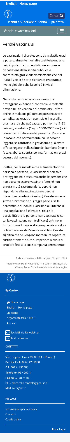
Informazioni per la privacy (21, 409)
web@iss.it (19, 388)
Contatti (10, 414)
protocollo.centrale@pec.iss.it (30, 383)
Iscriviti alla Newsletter (25, 332)
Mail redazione (19, 338)
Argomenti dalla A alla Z (21, 318)
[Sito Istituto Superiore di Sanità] (10, 277)
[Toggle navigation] (61, 31)
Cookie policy (13, 419)
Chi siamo (12, 312)
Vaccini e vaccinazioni (20, 30)
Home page (17, 302)
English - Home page (21, 3)
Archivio (11, 323)
